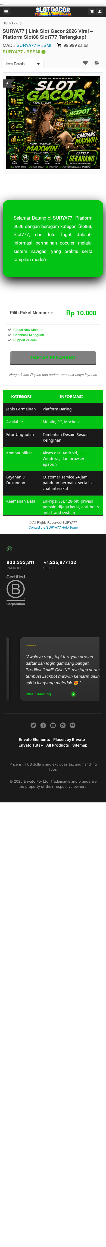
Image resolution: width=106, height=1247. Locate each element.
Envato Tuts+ (30, 745)
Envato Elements (34, 739)
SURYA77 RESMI (34, 45)
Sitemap (80, 745)
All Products (57, 745)
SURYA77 (10, 23)
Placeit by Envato (69, 739)
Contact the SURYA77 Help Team (53, 527)
